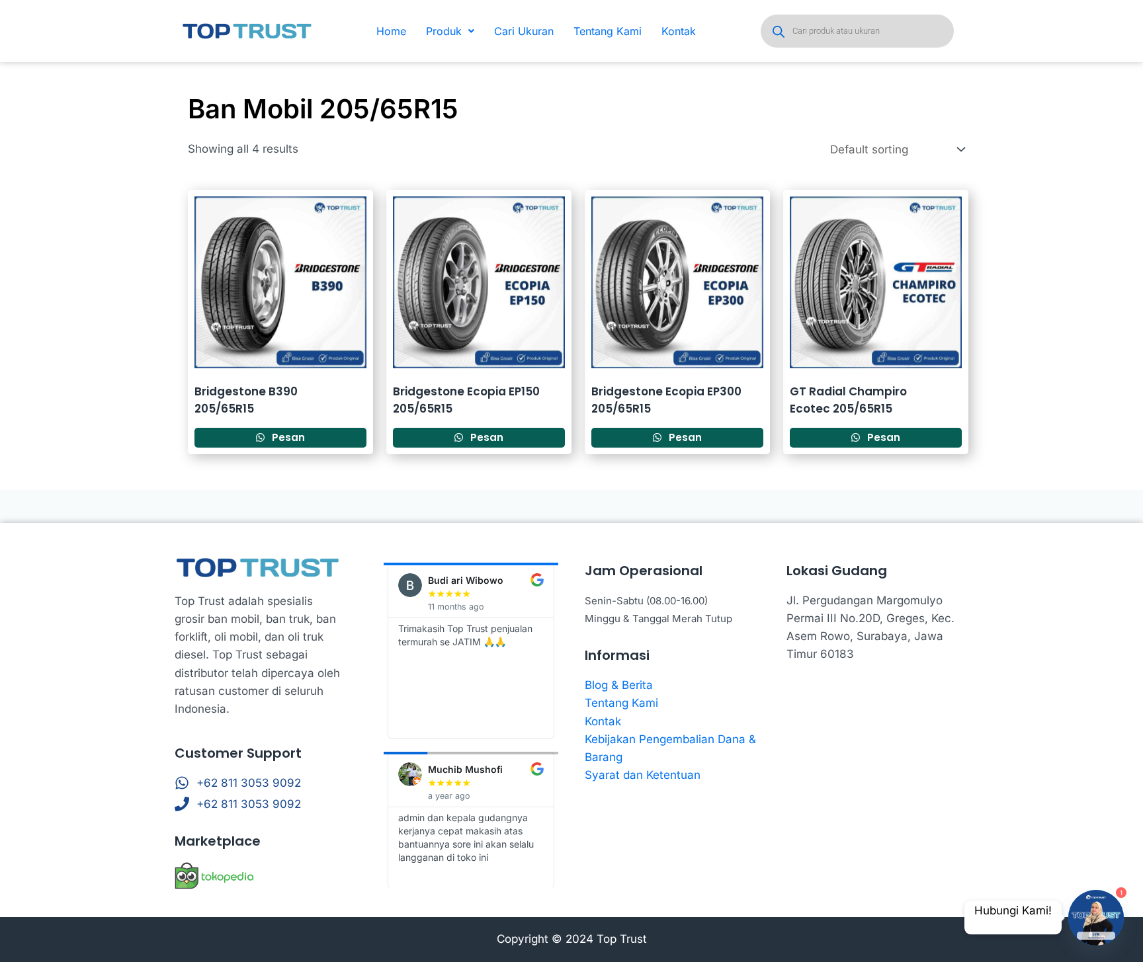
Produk (444, 31)
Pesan (287, 437)
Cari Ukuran (524, 31)
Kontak (678, 31)
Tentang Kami (607, 31)
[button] (450, 31)
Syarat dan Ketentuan (642, 775)
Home (391, 31)
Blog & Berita (619, 685)
